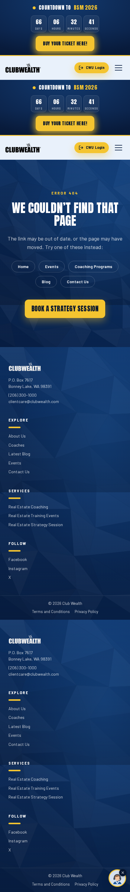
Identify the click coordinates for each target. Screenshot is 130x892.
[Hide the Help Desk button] (122, 872)
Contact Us (78, 281)
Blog (46, 281)
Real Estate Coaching (28, 506)
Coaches (16, 445)
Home (23, 266)
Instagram (18, 568)
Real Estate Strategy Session (35, 524)
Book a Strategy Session (65, 308)
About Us (17, 435)
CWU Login (95, 67)
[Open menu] (118, 68)
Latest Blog (19, 453)
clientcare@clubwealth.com (33, 401)
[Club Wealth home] (23, 68)
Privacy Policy (86, 611)
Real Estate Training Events (33, 515)
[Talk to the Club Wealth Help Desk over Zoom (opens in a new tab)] (117, 878)
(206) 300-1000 (22, 395)
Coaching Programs (93, 266)
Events (51, 266)
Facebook (17, 559)
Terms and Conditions (51, 611)
